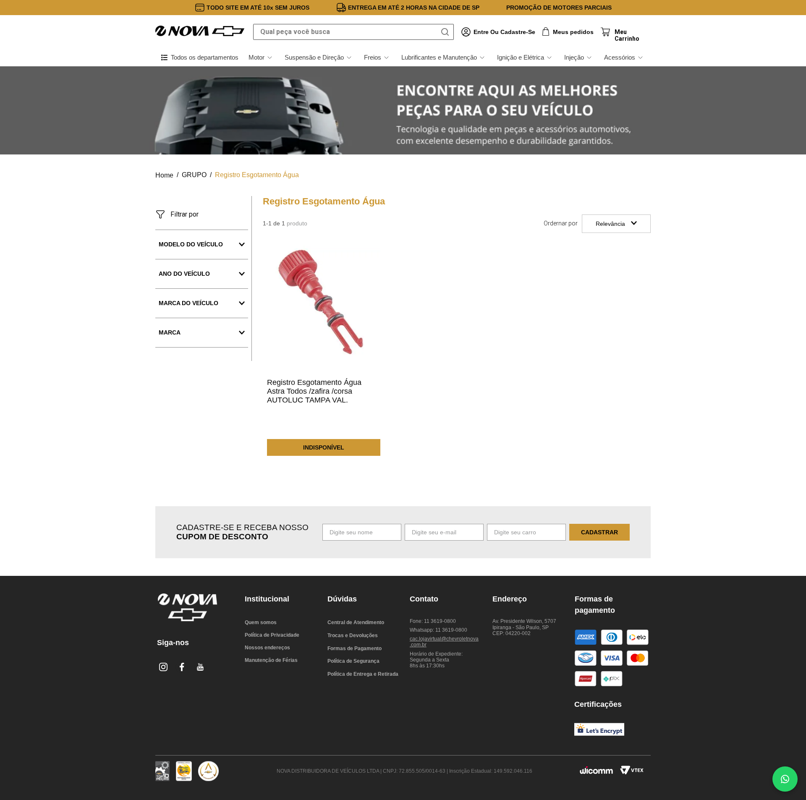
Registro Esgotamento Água (257, 174)
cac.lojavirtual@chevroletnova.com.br (444, 642)
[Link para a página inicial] (164, 175)
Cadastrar (599, 532)
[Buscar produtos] (446, 31)
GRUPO (194, 174)
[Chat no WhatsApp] (785, 779)
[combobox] (353, 32)
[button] (202, 273)
